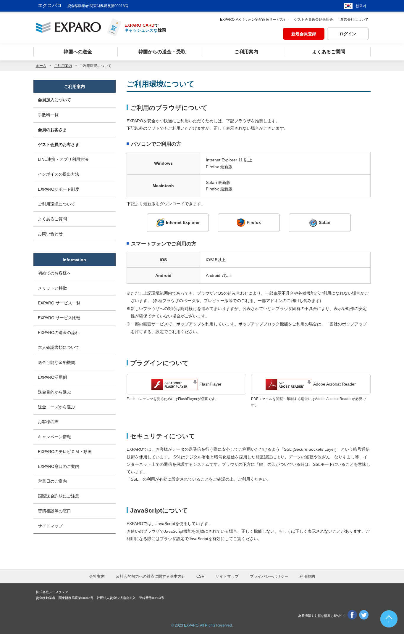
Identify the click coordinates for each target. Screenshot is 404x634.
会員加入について (54, 99)
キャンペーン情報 (54, 436)
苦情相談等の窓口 (54, 510)
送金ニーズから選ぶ (56, 407)
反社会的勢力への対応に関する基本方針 (150, 576)
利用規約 (307, 576)
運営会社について (354, 19)
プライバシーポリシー (269, 576)
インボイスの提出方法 (58, 174)
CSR (200, 576)
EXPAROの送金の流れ (58, 332)
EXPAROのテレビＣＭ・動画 (65, 451)
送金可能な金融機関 (56, 362)
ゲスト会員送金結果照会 (313, 19)
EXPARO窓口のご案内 (58, 466)
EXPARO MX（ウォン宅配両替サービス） (253, 19)
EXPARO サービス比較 (59, 317)
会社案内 (97, 576)
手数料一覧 (48, 115)
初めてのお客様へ (54, 273)
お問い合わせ (50, 233)
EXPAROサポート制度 (58, 189)
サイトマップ (50, 526)
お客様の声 (48, 421)
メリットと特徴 (52, 288)
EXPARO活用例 (52, 377)
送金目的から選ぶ (54, 392)
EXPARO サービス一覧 (59, 303)
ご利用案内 (63, 66)
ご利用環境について (56, 204)
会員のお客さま (52, 129)
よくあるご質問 (52, 218)
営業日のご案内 (52, 481)
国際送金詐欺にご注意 (58, 496)
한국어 (360, 6)
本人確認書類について (58, 347)
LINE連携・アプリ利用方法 (63, 159)
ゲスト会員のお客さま (58, 144)
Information (74, 259)
